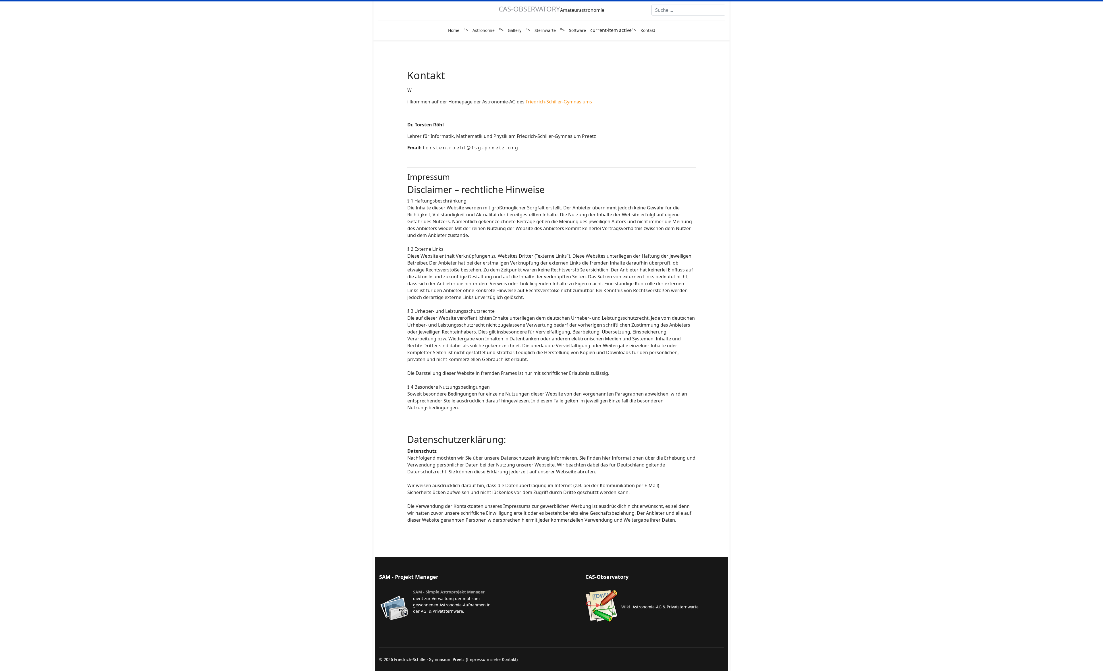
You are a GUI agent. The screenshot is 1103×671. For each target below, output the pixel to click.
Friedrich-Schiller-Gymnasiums (559, 102)
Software (577, 30)
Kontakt (648, 30)
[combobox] (688, 10)
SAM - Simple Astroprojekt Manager (449, 592)
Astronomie (484, 30)
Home (453, 30)
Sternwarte (545, 30)
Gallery (514, 30)
